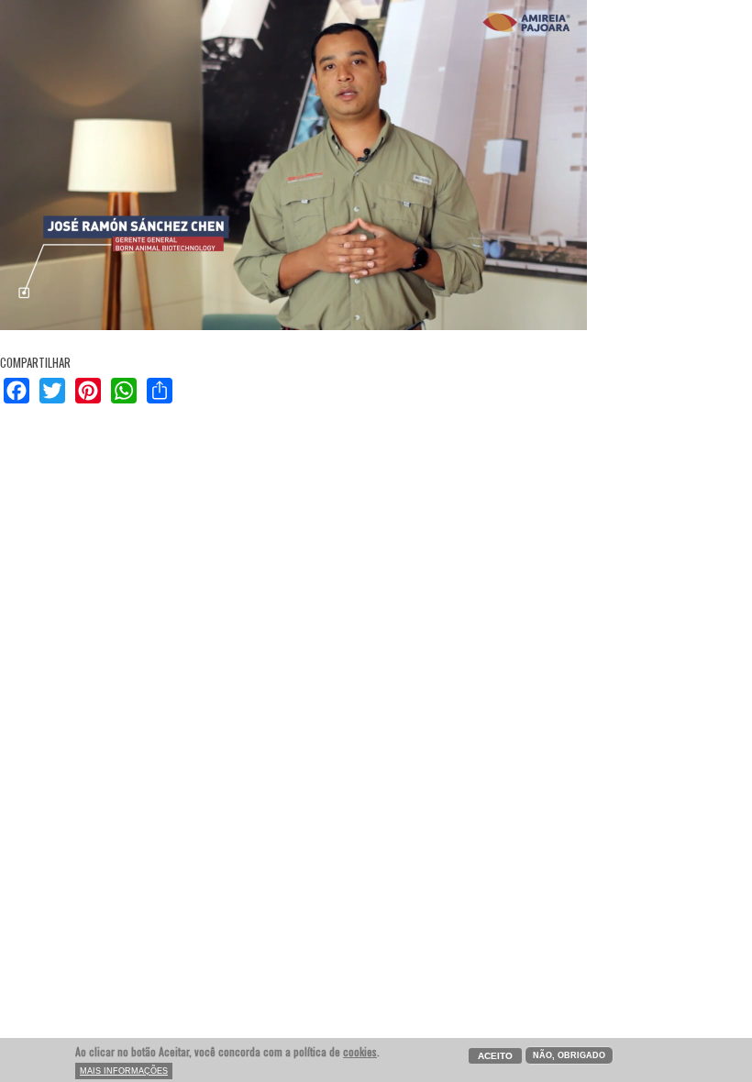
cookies (360, 1051)
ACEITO (495, 1056)
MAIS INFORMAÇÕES (124, 1071)
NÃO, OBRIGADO (569, 1055)
